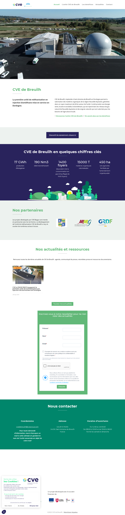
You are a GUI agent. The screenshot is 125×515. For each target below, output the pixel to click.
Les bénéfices (87, 4)
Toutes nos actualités (62, 304)
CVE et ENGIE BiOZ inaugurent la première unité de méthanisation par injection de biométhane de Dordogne (28, 281)
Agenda (17, 268)
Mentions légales (71, 512)
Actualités (100, 4)
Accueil (57, 4)
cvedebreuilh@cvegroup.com (27, 427)
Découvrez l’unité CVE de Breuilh (69, 116)
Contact (109, 4)
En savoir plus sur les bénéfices (97, 116)
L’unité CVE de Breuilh (71, 4)
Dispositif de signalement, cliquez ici (62, 135)
